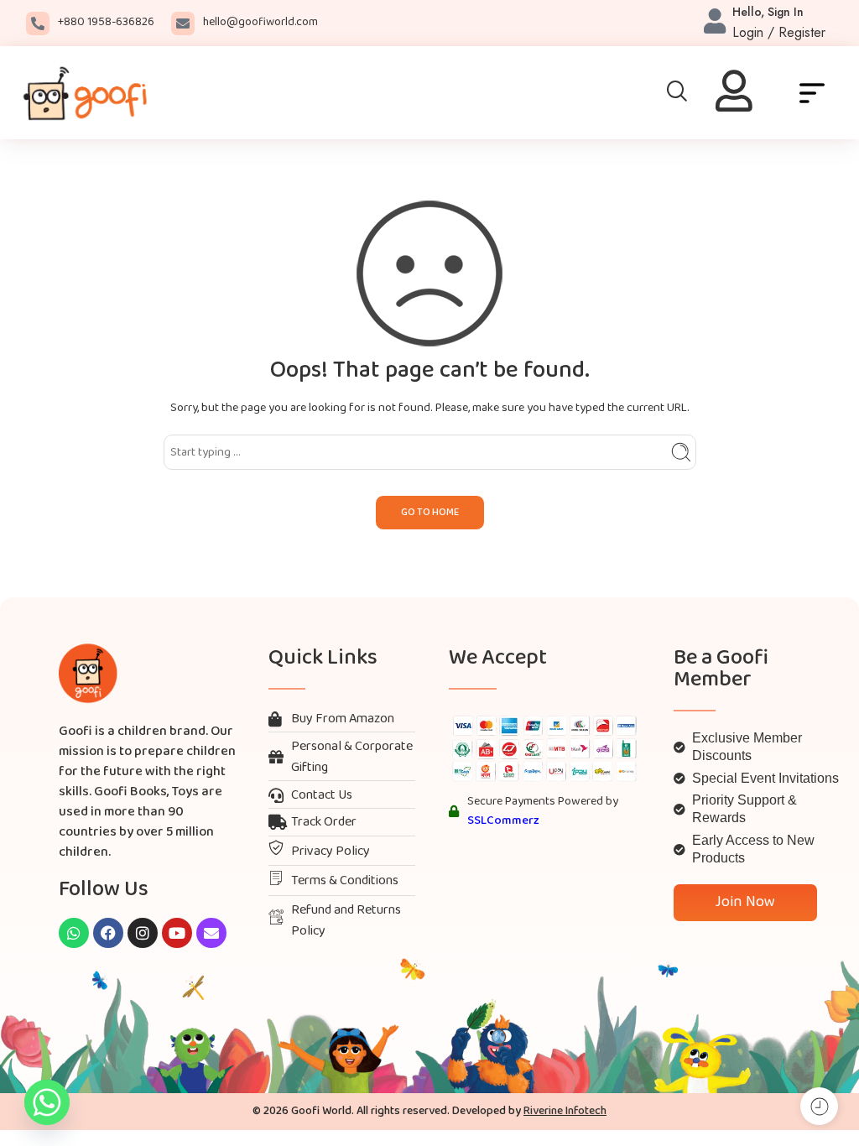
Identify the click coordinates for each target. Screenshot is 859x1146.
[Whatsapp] (74, 933)
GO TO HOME (430, 512)
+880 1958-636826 (106, 22)
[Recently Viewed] (819, 1106)
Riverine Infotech (565, 1111)
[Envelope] (211, 933)
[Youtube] (177, 933)
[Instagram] (143, 933)
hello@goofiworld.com (260, 22)
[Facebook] (108, 933)
